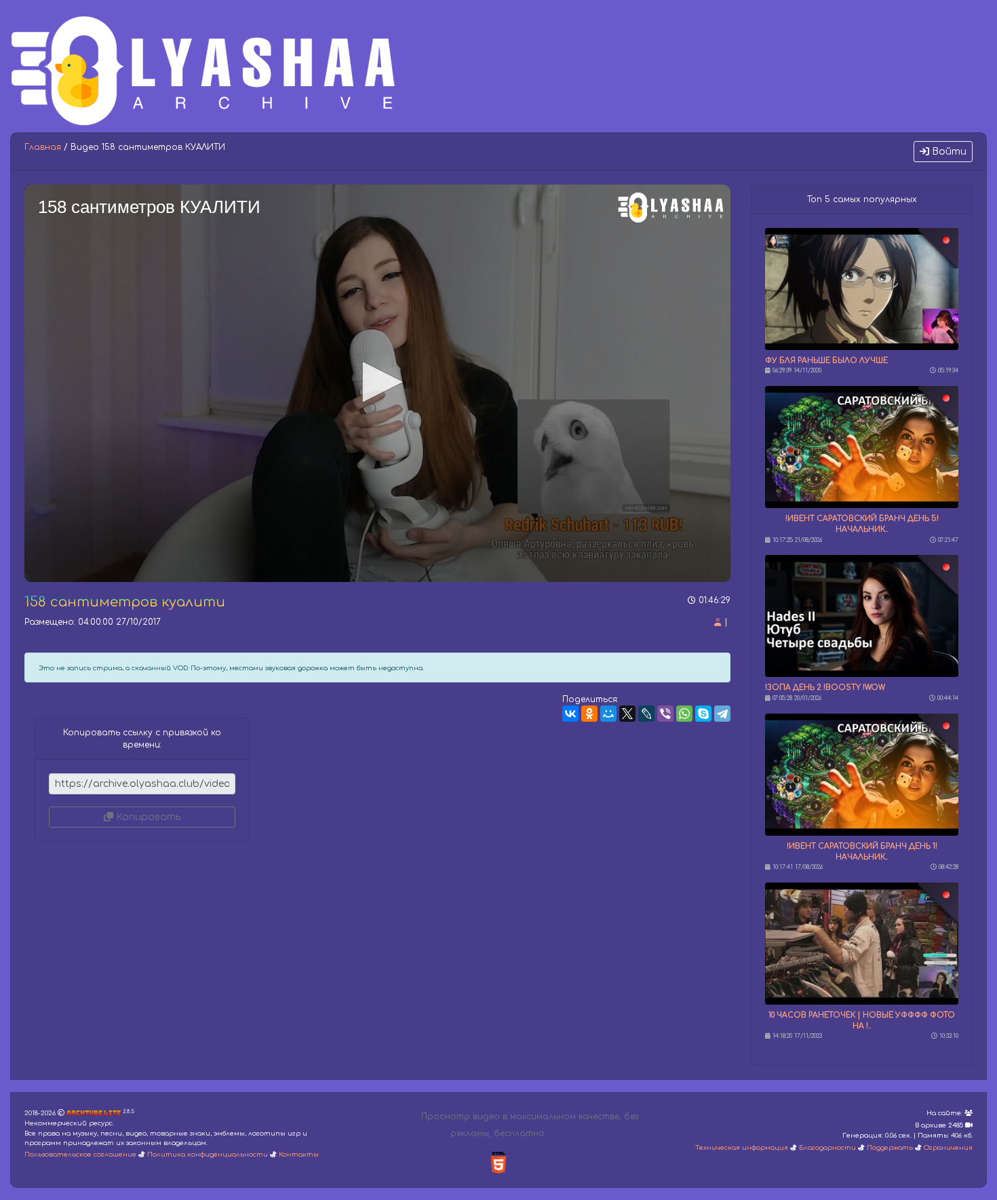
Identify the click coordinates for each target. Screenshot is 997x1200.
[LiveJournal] (646, 713)
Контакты (299, 1154)
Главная (42, 147)
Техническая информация (741, 1147)
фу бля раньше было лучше (826, 360)
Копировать (146, 817)
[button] (378, 382)
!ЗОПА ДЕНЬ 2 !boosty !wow (825, 687)
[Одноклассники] (589, 713)
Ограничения (948, 1147)
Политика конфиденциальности (207, 1154)
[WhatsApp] (684, 713)
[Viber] (665, 713)
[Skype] (703, 713)
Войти (947, 152)
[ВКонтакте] (570, 713)
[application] (377, 383)
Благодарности (827, 1147)
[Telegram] (722, 713)
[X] (627, 713)
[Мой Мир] (608, 713)
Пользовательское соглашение (80, 1154)
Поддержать (890, 1147)
